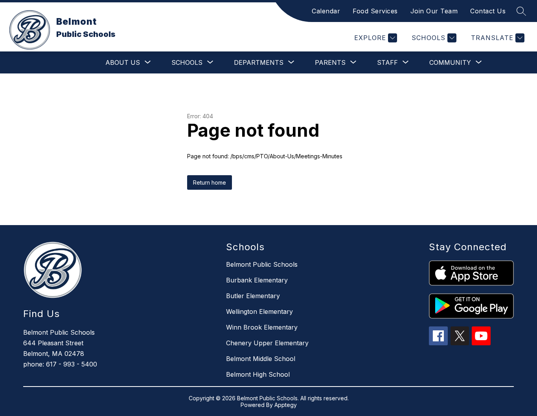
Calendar (326, 11)
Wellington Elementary (259, 311)
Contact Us (488, 11)
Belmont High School (258, 374)
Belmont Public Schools (262, 264)
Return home (209, 182)
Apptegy (285, 404)
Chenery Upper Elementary (267, 343)
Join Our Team (434, 11)
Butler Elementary (253, 296)
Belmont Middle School (260, 359)
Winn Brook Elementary (262, 327)
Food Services (375, 11)
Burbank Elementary (257, 280)
